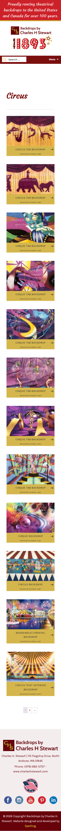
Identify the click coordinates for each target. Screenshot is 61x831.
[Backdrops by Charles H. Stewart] (31, 30)
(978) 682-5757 (34, 766)
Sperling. (30, 826)
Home (5, 67)
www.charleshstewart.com (30, 771)
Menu (52, 59)
